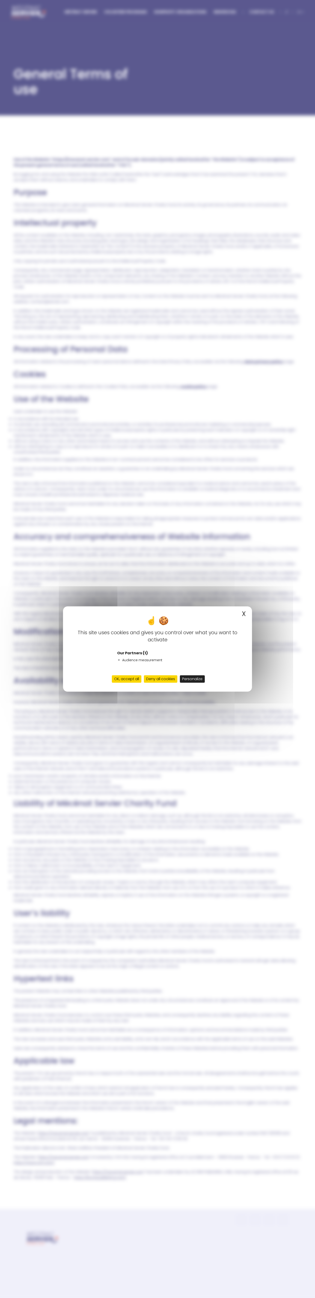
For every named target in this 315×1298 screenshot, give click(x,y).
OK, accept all (126, 679)
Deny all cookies (160, 679)
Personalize (192, 679)
